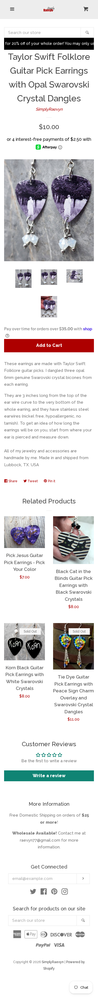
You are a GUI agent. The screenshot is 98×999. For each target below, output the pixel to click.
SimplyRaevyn (49, 109)
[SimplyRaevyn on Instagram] (65, 892)
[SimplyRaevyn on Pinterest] (54, 892)
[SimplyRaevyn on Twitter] (33, 892)
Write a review (49, 775)
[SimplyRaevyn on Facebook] (43, 892)
